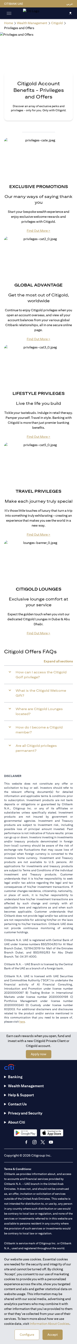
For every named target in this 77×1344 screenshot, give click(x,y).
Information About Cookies (49, 1324)
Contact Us (17, 1104)
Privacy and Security (25, 1113)
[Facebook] (26, 1142)
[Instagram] (34, 1142)
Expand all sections (58, 661)
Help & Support (21, 1095)
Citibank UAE (13, 3)
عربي (69, 3)
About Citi (16, 1122)
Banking (15, 1077)
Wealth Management (26, 1086)
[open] (9, 13)
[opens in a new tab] (25, 1132)
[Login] (70, 13)
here (22, 1021)
